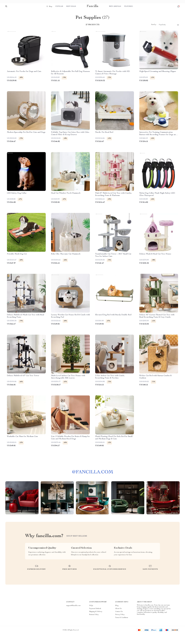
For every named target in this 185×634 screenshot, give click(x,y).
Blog (116, 605)
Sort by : (154, 24)
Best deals (71, 6)
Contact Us (119, 611)
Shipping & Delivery (95, 611)
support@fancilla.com (73, 605)
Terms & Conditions (121, 617)
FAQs (91, 605)
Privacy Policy (120, 614)
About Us (118, 608)
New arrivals (115, 6)
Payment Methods (95, 608)
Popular (59, 6)
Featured (128, 6)
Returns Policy (94, 614)
